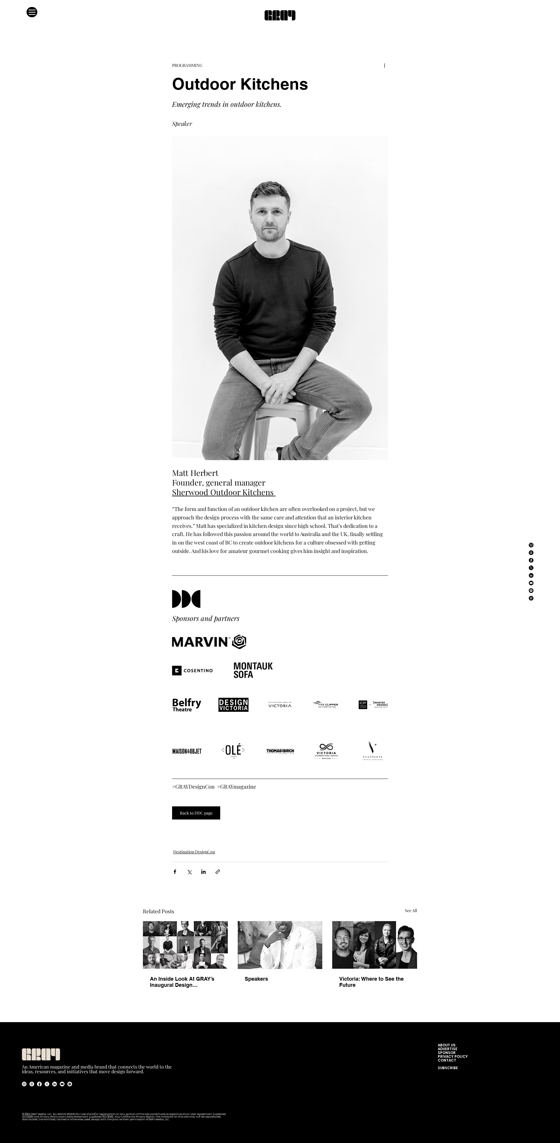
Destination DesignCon (194, 852)
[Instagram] (531, 545)
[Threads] (531, 552)
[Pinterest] (531, 598)
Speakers (256, 979)
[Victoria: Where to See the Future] (374, 945)
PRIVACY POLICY (453, 1056)
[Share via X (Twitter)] (189, 871)
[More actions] (384, 65)
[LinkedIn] (531, 575)
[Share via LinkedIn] (203, 871)
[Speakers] (280, 945)
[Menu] (32, 12)
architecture (199, 827)
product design (227, 827)
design (178, 827)
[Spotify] (531, 590)
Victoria (335, 827)
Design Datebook (260, 827)
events (303, 827)
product (286, 827)
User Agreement (201, 1114)
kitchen (318, 827)
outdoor (179, 837)
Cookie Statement (76, 1117)
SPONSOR (447, 1052)
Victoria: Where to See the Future (371, 982)
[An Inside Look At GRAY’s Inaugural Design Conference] (185, 945)
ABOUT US (448, 1045)
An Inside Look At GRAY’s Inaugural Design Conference (182, 982)
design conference (361, 827)
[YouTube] (531, 583)
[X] (531, 568)
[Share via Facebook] (175, 871)
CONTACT (447, 1060)
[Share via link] (217, 871)
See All (411, 910)
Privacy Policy (49, 1117)
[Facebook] (531, 560)
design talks (201, 837)
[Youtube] (62, 1084)
